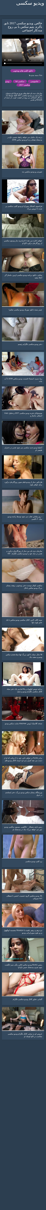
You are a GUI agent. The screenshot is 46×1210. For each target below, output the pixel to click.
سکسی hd (19, 81)
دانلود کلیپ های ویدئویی (23, 71)
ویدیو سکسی (30, 3)
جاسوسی (34, 81)
